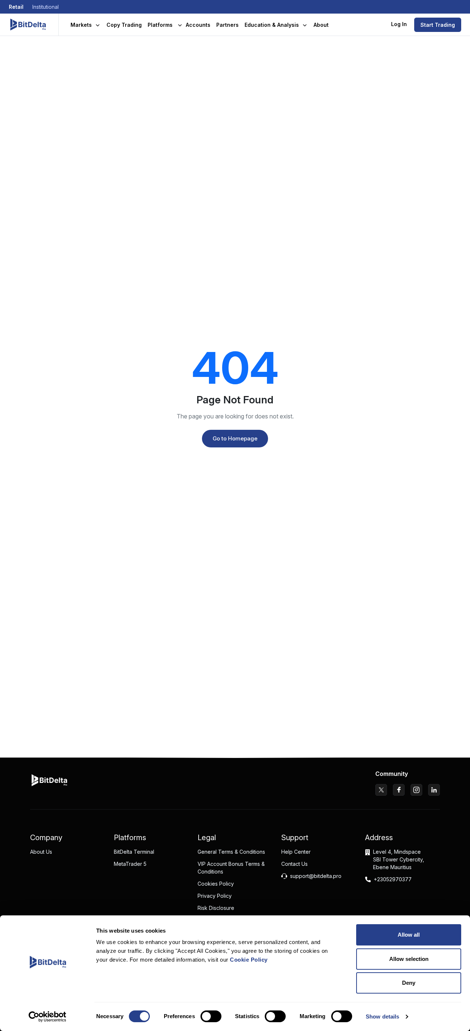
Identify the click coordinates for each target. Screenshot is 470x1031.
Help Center (296, 852)
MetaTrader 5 (130, 864)
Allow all (409, 935)
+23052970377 (393, 879)
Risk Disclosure (216, 908)
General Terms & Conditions (231, 852)
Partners (227, 25)
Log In (399, 24)
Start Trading (437, 25)
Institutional (45, 7)
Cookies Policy (216, 884)
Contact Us (294, 864)
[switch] (210, 1016)
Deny (408, 983)
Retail (16, 7)
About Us (41, 852)
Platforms (160, 25)
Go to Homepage (235, 438)
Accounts (198, 25)
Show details (382, 1016)
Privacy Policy (215, 896)
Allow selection (409, 959)
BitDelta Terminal (134, 852)
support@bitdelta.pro (315, 876)
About (321, 25)
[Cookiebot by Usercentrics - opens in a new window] (47, 1016)
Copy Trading (124, 25)
